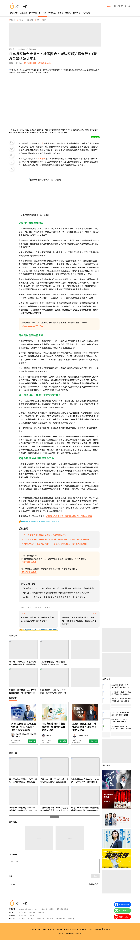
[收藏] (11, 162)
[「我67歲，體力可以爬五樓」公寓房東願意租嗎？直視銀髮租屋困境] (54, 766)
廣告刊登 (32, 912)
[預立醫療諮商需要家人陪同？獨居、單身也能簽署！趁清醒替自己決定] (23, 766)
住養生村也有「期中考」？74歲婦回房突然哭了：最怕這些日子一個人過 (85, 780)
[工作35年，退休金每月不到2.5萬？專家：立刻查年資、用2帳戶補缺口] (106, 714)
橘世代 (11, 49)
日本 (29, 607)
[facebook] (115, 6)
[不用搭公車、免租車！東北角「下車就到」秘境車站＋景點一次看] (106, 693)
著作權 (66, 929)
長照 (22, 607)
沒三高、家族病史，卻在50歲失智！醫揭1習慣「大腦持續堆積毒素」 (23, 663)
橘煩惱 (60, 12)
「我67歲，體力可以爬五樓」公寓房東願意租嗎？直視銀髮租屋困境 (54, 780)
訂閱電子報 (40, 918)
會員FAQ (32, 915)
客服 (44, 929)
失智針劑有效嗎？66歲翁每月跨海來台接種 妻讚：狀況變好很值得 (54, 809)
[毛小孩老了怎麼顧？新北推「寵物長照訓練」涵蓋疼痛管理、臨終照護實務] (106, 700)
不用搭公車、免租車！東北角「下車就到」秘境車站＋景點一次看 (121, 693)
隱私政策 (71, 918)
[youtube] (122, 6)
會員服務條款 (60, 918)
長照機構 (38, 607)
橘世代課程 (23, 915)
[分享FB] (11, 142)
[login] (125, 6)
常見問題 (50, 918)
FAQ (39, 929)
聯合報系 (83, 929)
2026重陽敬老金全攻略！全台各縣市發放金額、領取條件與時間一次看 (121, 686)
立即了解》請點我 (29, 562)
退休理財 (14, 12)
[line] (118, 6)
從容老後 (32, 49)
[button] (129, 6)
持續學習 (23, 12)
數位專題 (76, 12)
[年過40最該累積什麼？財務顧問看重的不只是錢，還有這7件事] (85, 795)
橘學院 (68, 12)
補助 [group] (37, 20)
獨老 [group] (44, 20)
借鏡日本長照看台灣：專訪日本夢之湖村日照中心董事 (69, 516)
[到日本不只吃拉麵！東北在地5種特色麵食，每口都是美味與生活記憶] (23, 677)
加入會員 (22, 918)
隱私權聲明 (74, 929)
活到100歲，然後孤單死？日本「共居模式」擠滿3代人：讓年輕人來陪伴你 (55, 543)
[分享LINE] (11, 148)
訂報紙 (90, 929)
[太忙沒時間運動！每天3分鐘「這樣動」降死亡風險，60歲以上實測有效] (54, 649)
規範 (10, 876)
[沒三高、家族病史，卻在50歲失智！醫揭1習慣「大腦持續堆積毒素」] (23, 649)
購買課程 (109, 6)
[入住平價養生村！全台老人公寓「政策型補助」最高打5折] (106, 728)
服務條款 (59, 929)
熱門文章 (106, 679)
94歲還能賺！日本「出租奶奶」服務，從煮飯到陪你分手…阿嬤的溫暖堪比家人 (54, 691)
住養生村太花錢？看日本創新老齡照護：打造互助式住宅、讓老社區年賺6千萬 (57, 539)
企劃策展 (86, 12)
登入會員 (31, 918)
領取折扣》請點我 (29, 572)
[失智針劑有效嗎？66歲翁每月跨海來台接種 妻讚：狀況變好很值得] (54, 795)
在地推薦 (33, 12)
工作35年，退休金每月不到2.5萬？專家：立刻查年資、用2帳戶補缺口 (120, 714)
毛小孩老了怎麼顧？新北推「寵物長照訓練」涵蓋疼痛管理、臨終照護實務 (121, 700)
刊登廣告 (33, 929)
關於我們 (98, 929)
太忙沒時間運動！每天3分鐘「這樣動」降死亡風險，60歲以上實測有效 (54, 663)
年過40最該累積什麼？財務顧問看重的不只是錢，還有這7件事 (85, 809)
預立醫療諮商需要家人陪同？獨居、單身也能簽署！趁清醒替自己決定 (23, 780)
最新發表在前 (93, 884)
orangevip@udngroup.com (28, 909)
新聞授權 (51, 929)
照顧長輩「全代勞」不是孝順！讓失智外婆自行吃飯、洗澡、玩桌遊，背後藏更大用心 (23, 809)
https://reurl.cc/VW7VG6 (32, 325)
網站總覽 (107, 929)
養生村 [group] (12, 20)
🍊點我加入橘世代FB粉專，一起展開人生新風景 (39, 521)
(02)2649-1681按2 (47, 909)
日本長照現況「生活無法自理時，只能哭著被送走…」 (46, 535)
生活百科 (42, 12)
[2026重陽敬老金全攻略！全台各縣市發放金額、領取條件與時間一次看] (106, 686)
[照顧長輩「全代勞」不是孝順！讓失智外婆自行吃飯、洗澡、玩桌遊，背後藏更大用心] (23, 795)
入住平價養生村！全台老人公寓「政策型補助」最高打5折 (121, 727)
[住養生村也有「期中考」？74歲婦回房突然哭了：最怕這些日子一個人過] (85, 766)
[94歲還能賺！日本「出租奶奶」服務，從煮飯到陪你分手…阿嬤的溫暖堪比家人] (54, 677)
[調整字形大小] (11, 168)
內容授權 (41, 912)
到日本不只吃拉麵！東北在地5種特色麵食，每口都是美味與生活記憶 (23, 691)
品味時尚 (52, 12)
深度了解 (32, 741)
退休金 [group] (20, 20)
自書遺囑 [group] (30, 20)
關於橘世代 (23, 912)
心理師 (47, 607)
